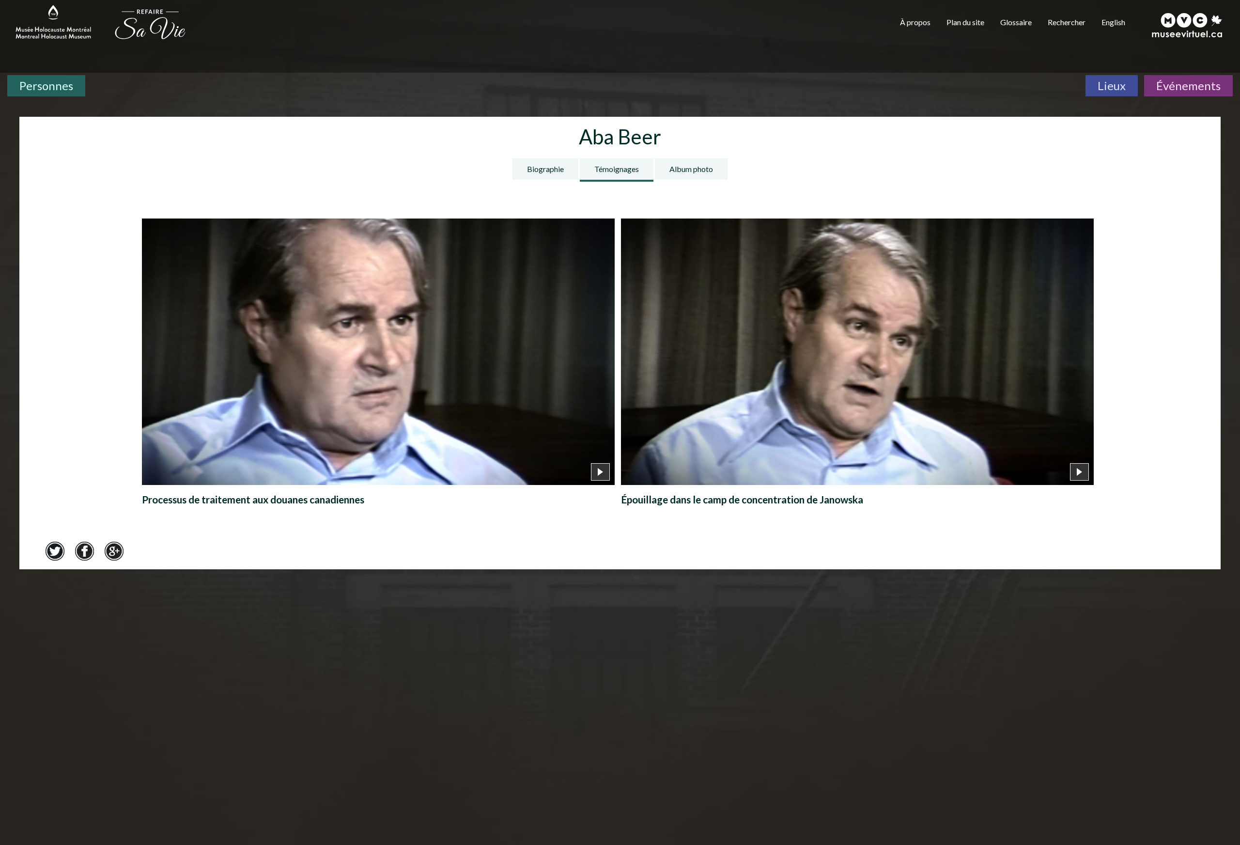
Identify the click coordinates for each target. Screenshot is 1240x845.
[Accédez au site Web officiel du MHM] (53, 22)
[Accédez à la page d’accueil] (150, 23)
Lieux (1112, 85)
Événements (1188, 85)
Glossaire (1016, 22)
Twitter (54, 550)
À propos (915, 22)
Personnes (46, 85)
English (1113, 22)
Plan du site (965, 22)
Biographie (545, 168)
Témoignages (616, 168)
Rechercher (1066, 22)
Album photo (691, 168)
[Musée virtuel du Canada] (1187, 25)
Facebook (84, 550)
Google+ (113, 550)
